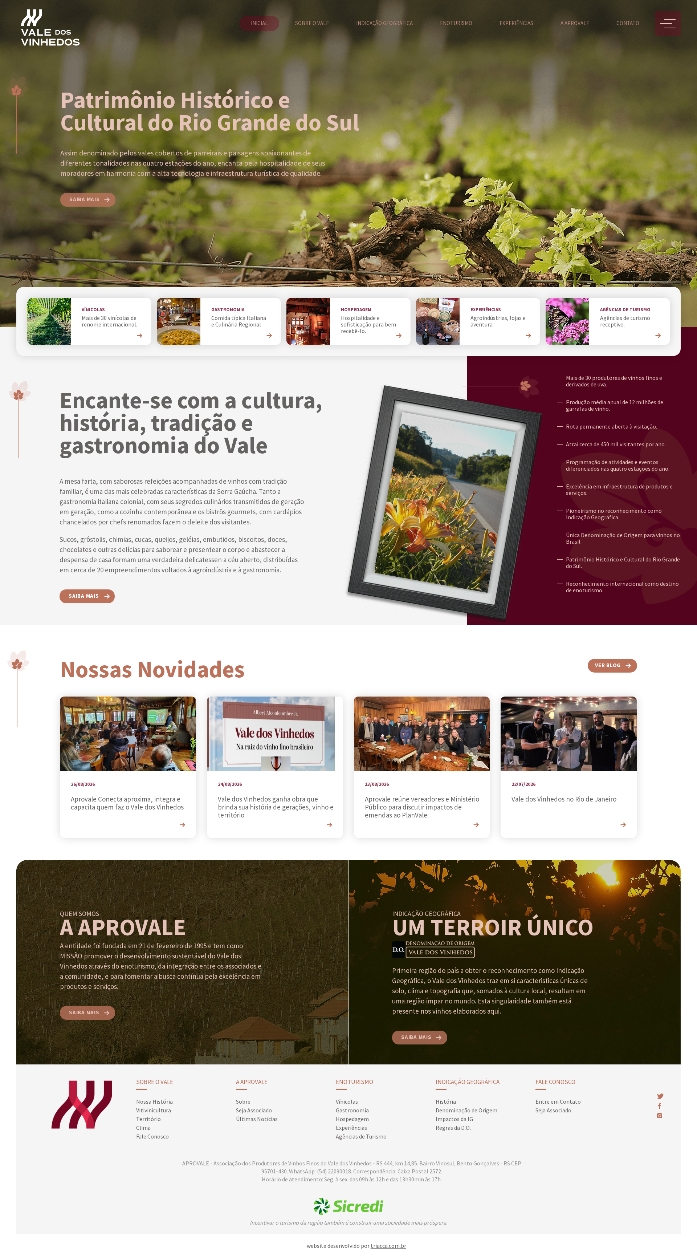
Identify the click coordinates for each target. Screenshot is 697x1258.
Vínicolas (347, 1101)
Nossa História (154, 1101)
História (446, 1101)
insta (659, 1115)
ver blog (608, 665)
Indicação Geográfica (468, 1082)
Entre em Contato (558, 1101)
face (659, 1106)
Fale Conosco (152, 1136)
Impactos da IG (454, 1119)
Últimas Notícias (257, 1119)
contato (627, 23)
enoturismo (456, 23)
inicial (259, 23)
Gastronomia (352, 1110)
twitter (660, 1096)
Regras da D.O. (453, 1127)
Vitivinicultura (153, 1110)
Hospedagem (352, 1119)
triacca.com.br (388, 1245)
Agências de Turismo (361, 1136)
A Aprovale (252, 1082)
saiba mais (84, 199)
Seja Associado (254, 1110)
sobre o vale (312, 23)
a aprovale (575, 23)
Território (148, 1119)
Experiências (516, 23)
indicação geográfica (384, 23)
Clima (143, 1127)
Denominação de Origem (466, 1110)
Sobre (243, 1101)
